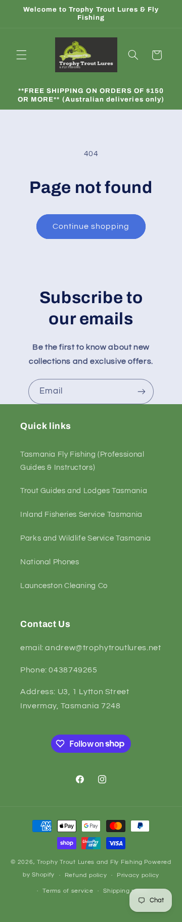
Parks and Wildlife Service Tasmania (85, 538)
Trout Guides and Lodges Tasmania (83, 491)
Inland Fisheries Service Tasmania (81, 514)
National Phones (49, 562)
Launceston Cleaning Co (64, 586)
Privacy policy (138, 875)
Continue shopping (91, 226)
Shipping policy (126, 891)
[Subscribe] (141, 391)
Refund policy (86, 875)
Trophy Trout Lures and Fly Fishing (90, 862)
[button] (21, 55)
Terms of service (68, 891)
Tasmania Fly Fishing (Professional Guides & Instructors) (82, 461)
